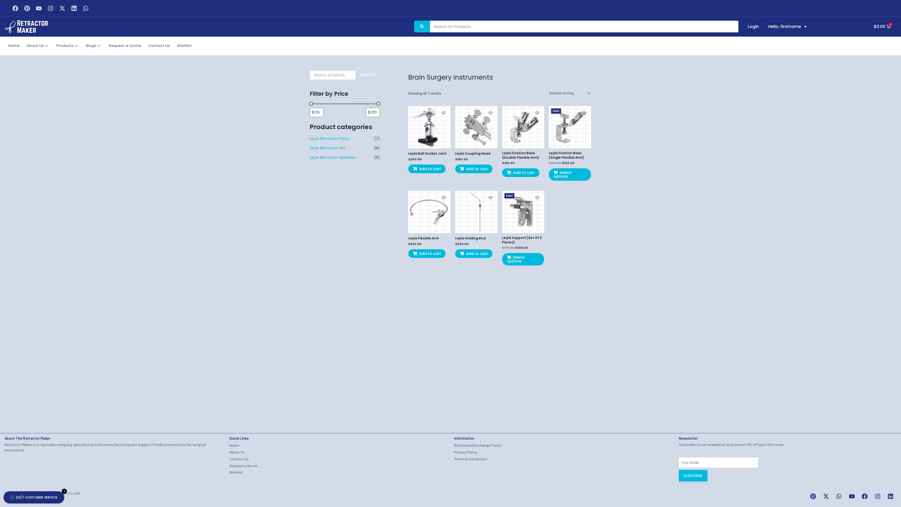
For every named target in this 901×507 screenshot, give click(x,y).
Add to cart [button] (430, 169)
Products (64, 45)
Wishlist (184, 45)
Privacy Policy (465, 452)
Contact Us (159, 45)
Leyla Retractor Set (327, 148)
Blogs (91, 45)
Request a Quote (125, 45)
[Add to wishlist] (443, 113)
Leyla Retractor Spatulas (332, 157)
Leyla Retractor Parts (329, 138)
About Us (35, 45)
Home (13, 45)
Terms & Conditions (470, 459)
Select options (563, 174)
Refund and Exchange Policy (477, 445)
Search (367, 74)
